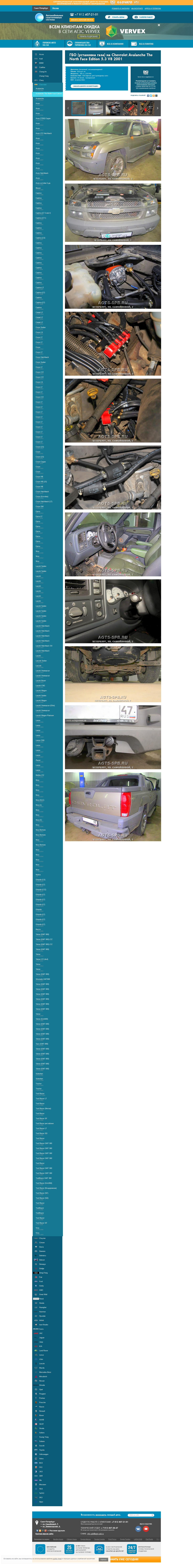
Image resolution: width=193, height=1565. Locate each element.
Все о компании (115, 44)
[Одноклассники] (153, 95)
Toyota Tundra (125, 1539)
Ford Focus (112, 1539)
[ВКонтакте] (148, 95)
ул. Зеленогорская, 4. (51, 1526)
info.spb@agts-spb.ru (95, 1534)
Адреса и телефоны (153, 8)
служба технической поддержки (146, 1549)
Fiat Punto (149, 1539)
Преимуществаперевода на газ (83, 43)
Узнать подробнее (89, 36)
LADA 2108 (138, 1539)
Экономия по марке (41, 1539)
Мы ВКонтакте (137, 8)
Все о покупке (146, 44)
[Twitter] (151, 95)
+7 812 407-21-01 (120, 1522)
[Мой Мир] (156, 95)
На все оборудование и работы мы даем (115, 1549)
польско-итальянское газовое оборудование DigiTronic (146, 83)
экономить (100, 1514)
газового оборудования (93, 4)
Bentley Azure (58, 1539)
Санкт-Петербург (41, 8)
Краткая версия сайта (44, 1534)
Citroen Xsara (72, 1539)
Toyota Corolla (99, 1539)
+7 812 (86, 14)
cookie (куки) (57, 1559)
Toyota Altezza (85, 1539)
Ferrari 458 (161, 1539)
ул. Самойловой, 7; (50, 1524)
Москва (55, 8)
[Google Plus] (45, 1530)
